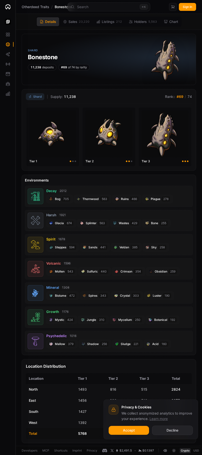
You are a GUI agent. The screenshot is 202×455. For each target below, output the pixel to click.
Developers (29, 450)
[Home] (8, 6)
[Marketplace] (8, 34)
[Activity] (8, 64)
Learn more (159, 419)
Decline (172, 430)
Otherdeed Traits (35, 7)
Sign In (187, 7)
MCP (45, 450)
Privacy (92, 450)
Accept (129, 430)
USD (196, 450)
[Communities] (8, 83)
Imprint (77, 450)
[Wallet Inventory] (8, 74)
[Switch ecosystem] (8, 21)
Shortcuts (60, 450)
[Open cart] (173, 7)
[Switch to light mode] (173, 450)
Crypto (185, 450)
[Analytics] (8, 93)
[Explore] (8, 44)
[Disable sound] (165, 450)
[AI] (8, 54)
